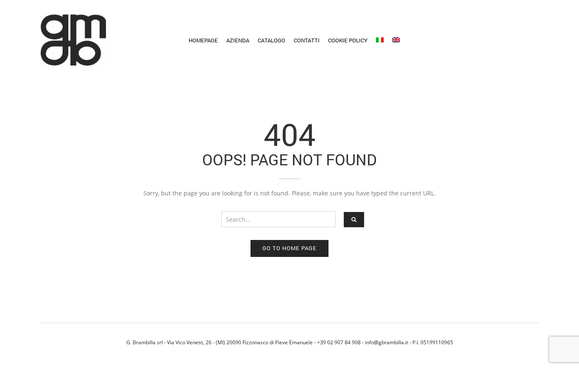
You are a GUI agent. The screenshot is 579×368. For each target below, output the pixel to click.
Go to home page (289, 248)
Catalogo (271, 40)
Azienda (237, 40)
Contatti (307, 40)
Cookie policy (347, 40)
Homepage (203, 40)
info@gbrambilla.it (386, 342)
